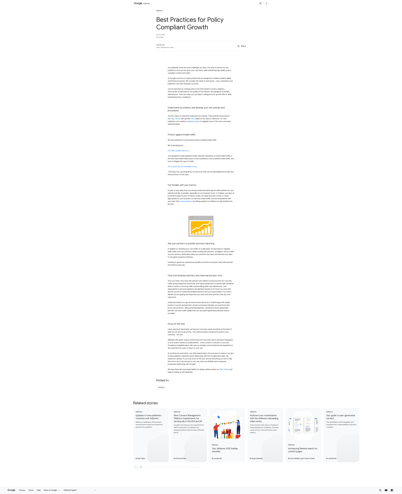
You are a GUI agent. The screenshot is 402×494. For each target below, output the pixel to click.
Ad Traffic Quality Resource (178, 151)
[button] (241, 46)
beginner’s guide (193, 121)
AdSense (161, 387)
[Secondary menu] (266, 3)
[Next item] (140, 467)
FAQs (193, 119)
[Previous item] (135, 467)
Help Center (175, 119)
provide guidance (186, 201)
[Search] (260, 3)
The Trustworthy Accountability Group (182, 167)
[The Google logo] (11, 490)
